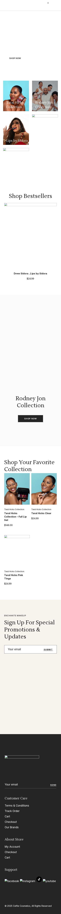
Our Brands (12, 827)
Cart (7, 816)
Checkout (11, 821)
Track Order (12, 811)
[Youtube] (49, 881)
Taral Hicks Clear (41, 513)
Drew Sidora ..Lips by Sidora (30, 273)
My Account (12, 846)
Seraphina (16, 5)
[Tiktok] (39, 879)
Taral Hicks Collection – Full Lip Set (15, 517)
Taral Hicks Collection (14, 509)
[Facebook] (12, 881)
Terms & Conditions (17, 805)
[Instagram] (27, 881)
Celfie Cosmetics (21, 906)
